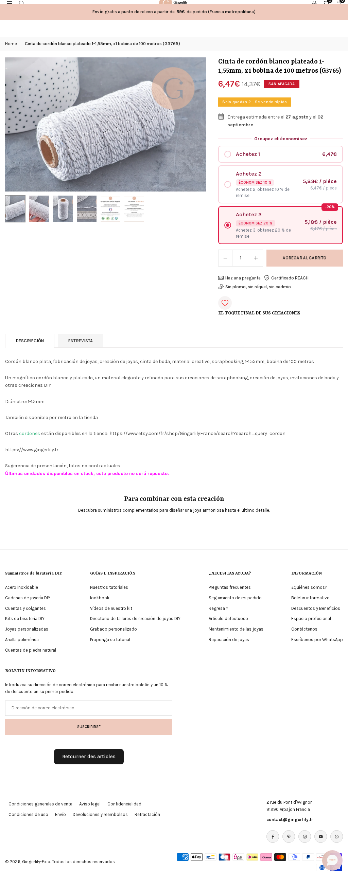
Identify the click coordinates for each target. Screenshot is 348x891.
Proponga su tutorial (110, 639)
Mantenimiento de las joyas (236, 629)
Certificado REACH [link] (290, 277)
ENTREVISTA (80, 340)
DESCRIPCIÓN (30, 340)
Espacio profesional (311, 618)
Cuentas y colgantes (25, 608)
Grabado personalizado (113, 629)
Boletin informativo (310, 597)
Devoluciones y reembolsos (100, 814)
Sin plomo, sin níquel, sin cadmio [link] (258, 286)
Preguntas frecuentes (230, 587)
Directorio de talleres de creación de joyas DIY (135, 618)
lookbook (99, 597)
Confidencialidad (124, 803)
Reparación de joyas (229, 639)
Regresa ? (218, 608)
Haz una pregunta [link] (243, 277)
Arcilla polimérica (22, 639)
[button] (194, 124)
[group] (105, 124)
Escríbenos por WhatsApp (317, 639)
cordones (29, 433)
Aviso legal (90, 803)
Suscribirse (89, 726)
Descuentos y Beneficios (315, 608)
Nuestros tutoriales (109, 587)
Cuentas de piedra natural (30, 650)
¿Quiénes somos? (309, 587)
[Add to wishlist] (225, 303)
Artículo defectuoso (228, 618)
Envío (60, 814)
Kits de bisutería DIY (25, 618)
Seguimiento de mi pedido (235, 597)
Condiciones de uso (28, 814)
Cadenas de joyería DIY (27, 597)
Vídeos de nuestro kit (111, 608)
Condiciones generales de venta (40, 803)
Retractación (147, 814)
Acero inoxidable (21, 587)
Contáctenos (304, 629)
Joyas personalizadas (26, 629)
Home (11, 43)
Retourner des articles (89, 756)
